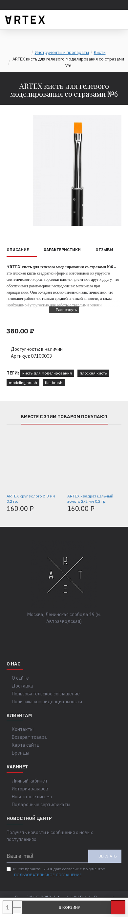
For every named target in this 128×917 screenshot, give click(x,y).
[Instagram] (70, 635)
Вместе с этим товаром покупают (64, 417)
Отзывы (104, 249)
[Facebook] (44, 635)
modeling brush (23, 382)
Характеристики (62, 249)
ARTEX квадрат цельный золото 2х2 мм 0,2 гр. (90, 499)
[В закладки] (118, 907)
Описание (18, 249)
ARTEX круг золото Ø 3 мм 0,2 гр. (31, 499)
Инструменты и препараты (62, 52)
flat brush (53, 382)
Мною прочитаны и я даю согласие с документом (59, 871)
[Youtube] (84, 635)
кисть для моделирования (47, 373)
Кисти (100, 52)
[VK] (57, 635)
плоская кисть (93, 373)
